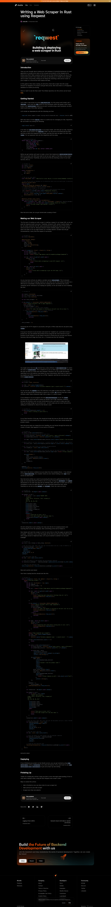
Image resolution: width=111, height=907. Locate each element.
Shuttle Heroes (64, 891)
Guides (62, 886)
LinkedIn (83, 891)
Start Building (81, 52)
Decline (63, 902)
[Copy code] (71, 115)
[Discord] (94, 5)
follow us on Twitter (64, 1)
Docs (31, 5)
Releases (19, 886)
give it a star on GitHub (54, 1)
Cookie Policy (42, 896)
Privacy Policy (42, 891)
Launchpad (63, 896)
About (40, 883)
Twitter (41, 861)
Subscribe (67, 60)
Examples (62, 888)
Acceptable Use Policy (44, 893)
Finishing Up (79, 35)
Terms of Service (43, 888)
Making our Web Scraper (82, 32)
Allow (69, 902)
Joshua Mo (25, 21)
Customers (36, 5)
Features (19, 883)
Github (23, 861)
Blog (26, 5)
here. (22, 92)
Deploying (79, 33)
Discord (32, 861)
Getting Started (80, 30)
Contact (40, 886)
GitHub (83, 883)
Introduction (79, 29)
